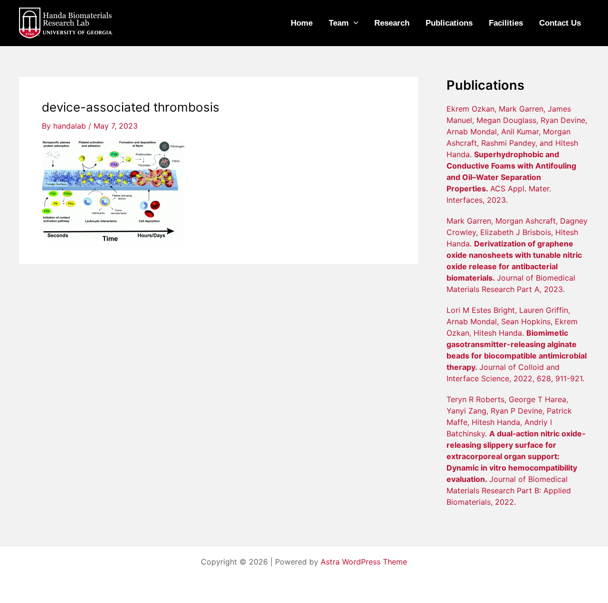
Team (339, 23)
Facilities (506, 23)
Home (302, 23)
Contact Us (560, 23)
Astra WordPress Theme (364, 561)
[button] (353, 23)
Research (391, 23)
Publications (449, 23)
